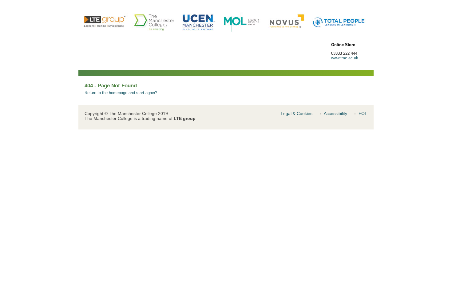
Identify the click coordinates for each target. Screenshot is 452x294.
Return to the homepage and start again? (121, 92)
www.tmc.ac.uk (344, 58)
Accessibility (335, 113)
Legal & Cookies (296, 113)
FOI (362, 113)
